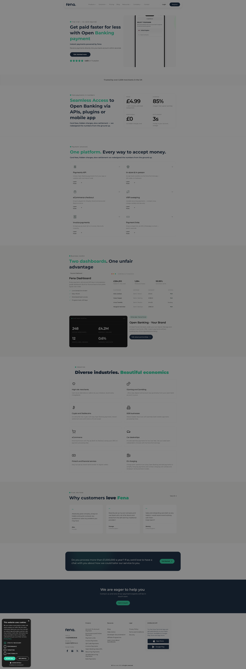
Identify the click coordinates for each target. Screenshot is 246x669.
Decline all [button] (23, 658)
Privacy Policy (7, 639)
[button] (16, 663)
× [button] (28, 621)
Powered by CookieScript (16, 665)
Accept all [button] (9, 658)
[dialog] (16, 643)
